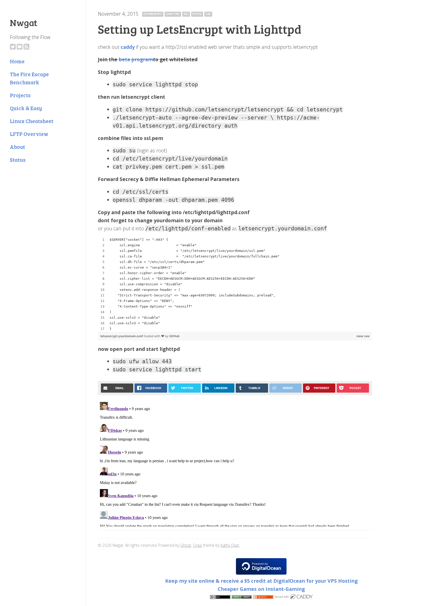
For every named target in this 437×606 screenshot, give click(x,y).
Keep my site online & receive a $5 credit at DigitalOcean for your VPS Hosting (261, 580)
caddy (128, 47)
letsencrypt (153, 14)
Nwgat (23, 22)
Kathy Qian (230, 545)
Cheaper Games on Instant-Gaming (261, 588)
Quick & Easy (26, 108)
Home (17, 61)
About (17, 146)
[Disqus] (235, 463)
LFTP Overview (29, 133)
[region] (235, 284)
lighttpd (173, 14)
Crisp (197, 545)
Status (18, 159)
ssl (186, 14)
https (196, 14)
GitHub (174, 336)
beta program (136, 59)
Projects (20, 95)
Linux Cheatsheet (31, 121)
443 (208, 14)
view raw (362, 336)
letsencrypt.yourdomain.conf (122, 336)
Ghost (185, 545)
